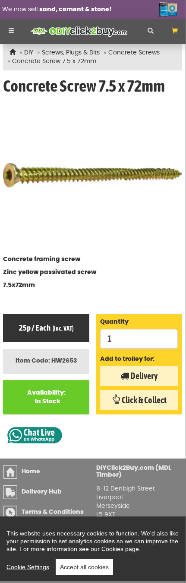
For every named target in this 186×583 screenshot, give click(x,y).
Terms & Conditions (53, 512)
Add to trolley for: (127, 359)
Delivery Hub (42, 492)
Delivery (143, 376)
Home (31, 471)
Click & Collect (143, 400)
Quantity (114, 322)
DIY (28, 53)
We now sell (57, 9)
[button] (175, 32)
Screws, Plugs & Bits (71, 53)
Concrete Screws (134, 53)
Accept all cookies (84, 567)
